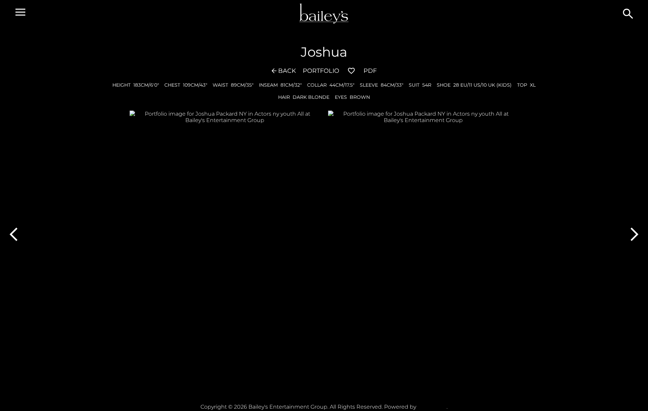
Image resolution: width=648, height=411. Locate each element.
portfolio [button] (321, 71)
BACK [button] (287, 71)
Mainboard (432, 407)
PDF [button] (370, 71)
